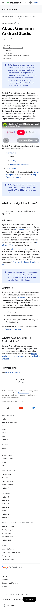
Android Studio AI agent (12, 19)
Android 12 (5, 514)
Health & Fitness (7, 455)
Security (4, 426)
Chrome (4, 576)
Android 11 (5, 517)
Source (4, 429)
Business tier (11, 168)
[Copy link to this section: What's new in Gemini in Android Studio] (22, 341)
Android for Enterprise (9, 422)
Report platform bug (8, 549)
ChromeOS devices (8, 481)
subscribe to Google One (20, 249)
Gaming (4, 448)
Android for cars (7, 485)
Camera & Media (7, 459)
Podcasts (5, 439)
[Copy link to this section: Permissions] (19, 368)
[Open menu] (3, 2)
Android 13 (5, 511)
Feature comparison (13, 329)
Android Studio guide (9, 526)
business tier (21, 297)
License (11, 594)
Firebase (5, 580)
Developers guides (8, 530)
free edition (19, 230)
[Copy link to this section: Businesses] (15, 288)
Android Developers (8, 16)
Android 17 (5, 497)
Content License (23, 393)
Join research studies (9, 559)
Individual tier (11, 153)
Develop (19, 16)
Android (4, 419)
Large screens (6, 474)
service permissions (12, 372)
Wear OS (5, 478)
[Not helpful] (18, 23)
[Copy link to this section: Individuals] (14, 220)
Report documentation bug (11, 552)
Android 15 (5, 504)
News (3, 433)
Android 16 (5, 500)
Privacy (4, 462)
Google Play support (8, 556)
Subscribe (29, 599)
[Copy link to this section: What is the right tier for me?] (4, 207)
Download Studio (7, 537)
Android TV (5, 488)
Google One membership (20, 164)
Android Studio (9, 9)
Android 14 (5, 507)
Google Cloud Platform (10, 583)
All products (6, 587)
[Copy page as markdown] (11, 39)
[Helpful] (15, 23)
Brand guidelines (22, 594)
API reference (6, 533)
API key (13, 161)
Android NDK (6, 540)
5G (3, 465)
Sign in (36, 3)
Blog (3, 436)
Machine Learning (8, 452)
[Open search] (26, 2)
